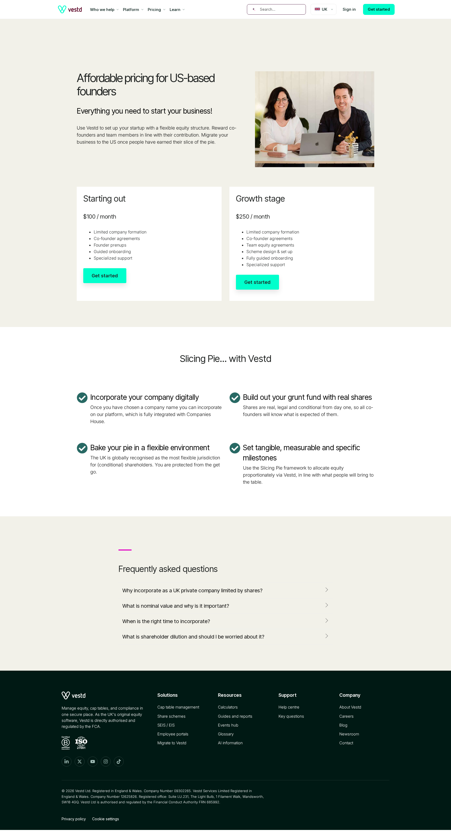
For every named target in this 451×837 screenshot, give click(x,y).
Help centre (288, 707)
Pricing (154, 9)
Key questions (291, 716)
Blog (343, 725)
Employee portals (172, 733)
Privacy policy (74, 819)
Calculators (228, 707)
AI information (230, 742)
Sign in (349, 9)
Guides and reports (235, 716)
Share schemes (171, 716)
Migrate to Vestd (171, 742)
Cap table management (178, 707)
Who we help (102, 9)
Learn (175, 9)
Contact (346, 742)
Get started (379, 9)
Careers (346, 716)
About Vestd (350, 707)
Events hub (228, 725)
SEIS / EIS (166, 725)
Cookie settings (105, 819)
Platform (131, 9)
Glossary (226, 733)
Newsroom (349, 733)
